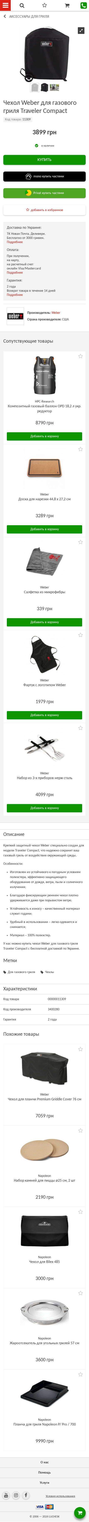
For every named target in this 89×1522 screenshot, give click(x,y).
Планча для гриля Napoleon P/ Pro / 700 (44, 1425)
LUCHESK (54, 1516)
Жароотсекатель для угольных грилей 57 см (44, 1343)
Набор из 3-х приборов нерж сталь (44, 778)
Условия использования (60, 1496)
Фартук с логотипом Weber (44, 685)
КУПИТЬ (44, 160)
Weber (56, 313)
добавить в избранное (47, 210)
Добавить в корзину (44, 436)
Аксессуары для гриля (29, 17)
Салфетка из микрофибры (44, 592)
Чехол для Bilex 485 (44, 1262)
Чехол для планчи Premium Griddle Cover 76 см (44, 1099)
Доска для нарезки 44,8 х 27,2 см (44, 499)
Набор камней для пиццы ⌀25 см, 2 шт (44, 1181)
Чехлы (49, 972)
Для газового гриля (21, 972)
